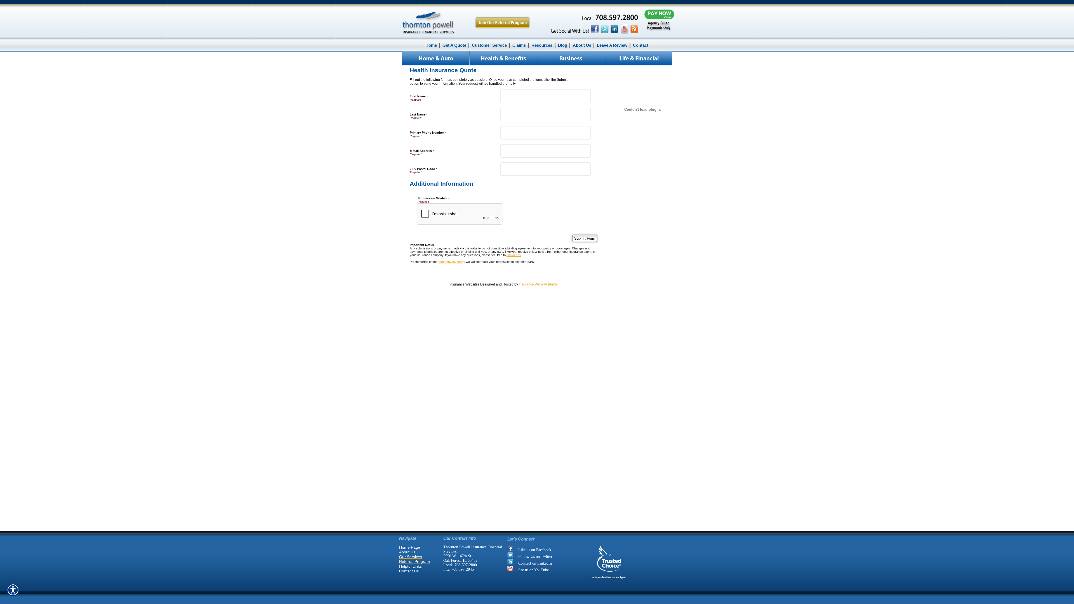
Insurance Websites (464, 284)
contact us (514, 255)
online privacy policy (451, 261)
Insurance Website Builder (539, 284)
